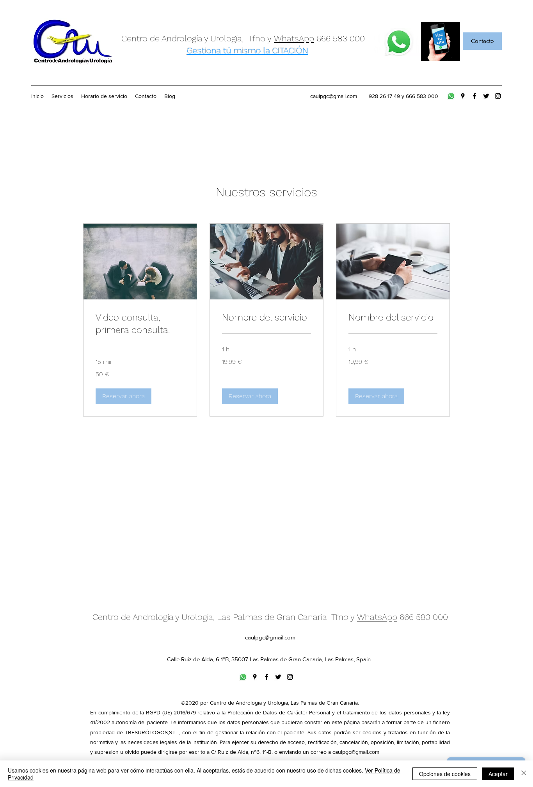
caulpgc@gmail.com (333, 96)
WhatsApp (294, 38)
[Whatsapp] (451, 96)
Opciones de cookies (445, 774)
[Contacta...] (399, 41)
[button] (123, 396)
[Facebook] (474, 96)
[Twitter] (486, 96)
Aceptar (498, 774)
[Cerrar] (523, 774)
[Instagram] (498, 96)
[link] (140, 324)
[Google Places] (463, 96)
